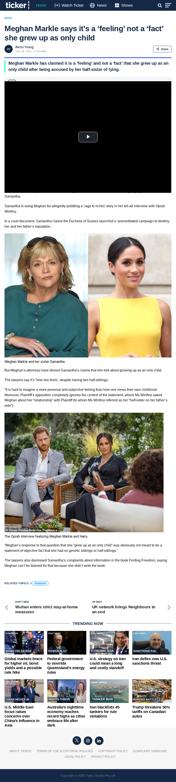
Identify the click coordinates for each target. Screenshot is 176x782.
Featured (40, 583)
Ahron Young (24, 47)
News (102, 5)
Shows (127, 5)
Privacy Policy (103, 756)
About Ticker (20, 751)
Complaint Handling (150, 751)
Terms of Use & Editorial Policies (64, 751)
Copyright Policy (113, 751)
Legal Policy (75, 756)
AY (9, 49)
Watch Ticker (73, 5)
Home (41, 5)
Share (164, 49)
